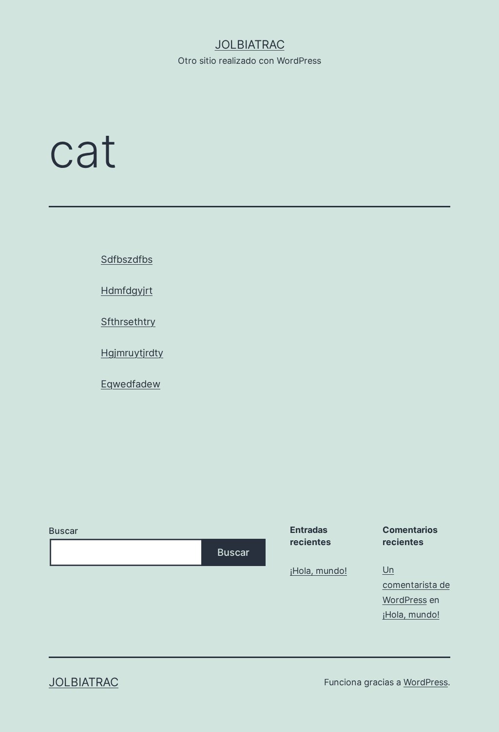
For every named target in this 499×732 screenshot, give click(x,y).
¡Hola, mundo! (318, 571)
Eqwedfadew (130, 384)
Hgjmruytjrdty (132, 353)
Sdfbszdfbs (127, 259)
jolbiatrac (250, 44)
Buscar (63, 531)
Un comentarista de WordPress (416, 584)
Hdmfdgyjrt (127, 290)
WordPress (425, 682)
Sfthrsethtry (128, 322)
